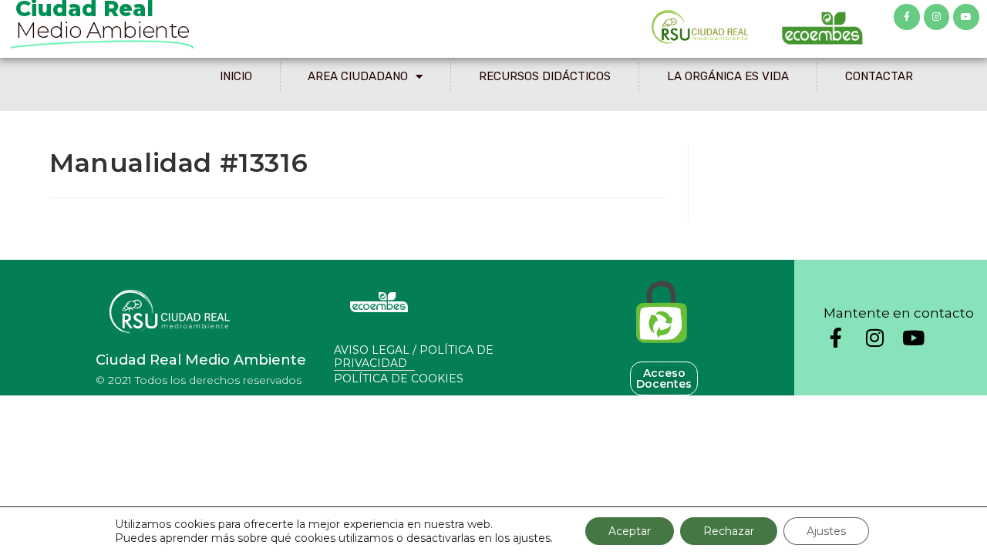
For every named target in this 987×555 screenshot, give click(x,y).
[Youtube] (966, 17)
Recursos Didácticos (545, 76)
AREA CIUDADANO (358, 76)
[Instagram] (937, 17)
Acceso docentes (664, 378)
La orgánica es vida (728, 76)
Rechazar (728, 531)
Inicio (236, 76)
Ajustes (826, 531)
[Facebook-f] (907, 17)
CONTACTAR (879, 76)
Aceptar (629, 531)
